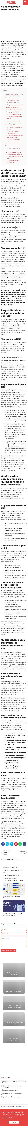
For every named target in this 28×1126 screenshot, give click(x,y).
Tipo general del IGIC (14, 112)
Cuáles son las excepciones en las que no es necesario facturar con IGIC (13, 123)
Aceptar (14, 1122)
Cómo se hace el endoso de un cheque (13, 1086)
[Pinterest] (16, 844)
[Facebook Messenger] (7, 844)
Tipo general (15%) (13, 100)
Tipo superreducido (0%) (16, 105)
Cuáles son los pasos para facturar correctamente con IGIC (13, 143)
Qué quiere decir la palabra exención (7, 852)
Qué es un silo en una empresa (13, 1093)
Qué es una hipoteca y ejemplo (13, 1097)
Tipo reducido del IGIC (15, 114)
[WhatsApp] (20, 844)
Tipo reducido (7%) (14, 102)
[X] (12, 844)
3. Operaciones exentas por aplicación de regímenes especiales (15, 137)
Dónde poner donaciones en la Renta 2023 (15, 1082)
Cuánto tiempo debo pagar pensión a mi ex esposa (21, 852)
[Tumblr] (24, 844)
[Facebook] (3, 844)
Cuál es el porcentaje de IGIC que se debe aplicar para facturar (14, 96)
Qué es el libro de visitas (11, 1090)
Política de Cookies (8, 1118)
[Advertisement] (14, 26)
